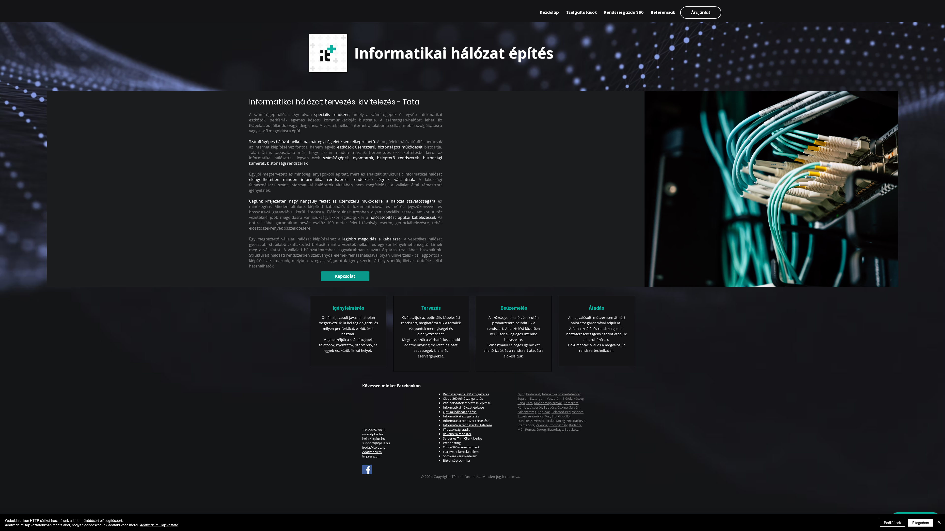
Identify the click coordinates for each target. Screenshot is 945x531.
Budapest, (533, 394)
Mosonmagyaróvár (548, 403)
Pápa (521, 403)
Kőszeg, (578, 398)
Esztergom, (538, 398)
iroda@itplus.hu (374, 447)
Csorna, (562, 407)
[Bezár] (939, 522)
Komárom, (571, 403)
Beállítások (892, 522)
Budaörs (550, 407)
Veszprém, (554, 398)
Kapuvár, (544, 412)
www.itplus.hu (372, 434)
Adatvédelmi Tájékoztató (159, 524)
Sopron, (523, 398)
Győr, (521, 394)
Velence (577, 412)
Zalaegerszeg (527, 412)
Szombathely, (558, 425)
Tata (529, 403)
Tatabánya (549, 394)
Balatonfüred (561, 412)
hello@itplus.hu (373, 438)
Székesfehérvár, (569, 394)
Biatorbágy (555, 429)
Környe (523, 407)
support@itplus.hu (376, 443)
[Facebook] (367, 469)
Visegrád (536, 407)
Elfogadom (920, 522)
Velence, (542, 425)
